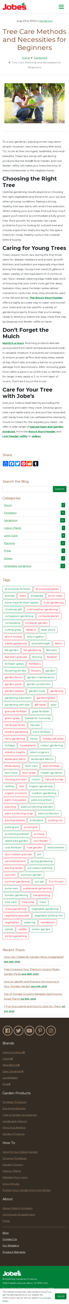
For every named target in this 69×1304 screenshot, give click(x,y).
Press (34, 550)
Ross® (7, 1084)
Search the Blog (16, 481)
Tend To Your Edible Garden (20, 1152)
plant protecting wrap (19, 813)
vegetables (12, 922)
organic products (16, 793)
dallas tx (31, 629)
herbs (34, 738)
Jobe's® (8, 1058)
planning (10, 806)
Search (59, 489)
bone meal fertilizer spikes (22, 602)
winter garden (41, 929)
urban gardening (15, 908)
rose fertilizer (13, 847)
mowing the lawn (16, 779)
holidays (10, 745)
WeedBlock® (11, 1065)
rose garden (34, 847)
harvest (35, 725)
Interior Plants (12, 1171)
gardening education (18, 697)
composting (12, 622)
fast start (51, 650)
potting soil (12, 827)
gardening (56, 691)
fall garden (11, 650)
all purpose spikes (47, 588)
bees (22, 595)
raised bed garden (16, 840)
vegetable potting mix (48, 915)
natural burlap (54, 779)
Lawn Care (34, 535)
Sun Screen (56, 881)
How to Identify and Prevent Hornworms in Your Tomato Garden (31, 984)
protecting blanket (17, 834)
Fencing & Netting (14, 1127)
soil (39, 854)
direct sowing (13, 636)
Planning (34, 543)
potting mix (55, 820)
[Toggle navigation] (61, 7)
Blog (6, 1232)
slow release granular (18, 854)
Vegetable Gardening (34, 566)
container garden (36, 622)
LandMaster (10, 1077)
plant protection (48, 813)
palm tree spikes (15, 799)
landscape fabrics (42, 759)
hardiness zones (15, 725)
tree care (11, 902)
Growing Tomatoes (15, 1158)
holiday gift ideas (53, 738)
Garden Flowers (13, 1164)
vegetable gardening (44, 908)
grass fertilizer (41, 711)
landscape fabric (15, 759)
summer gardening (17, 881)
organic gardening (41, 786)
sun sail (39, 881)
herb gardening (15, 738)
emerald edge (41, 643)
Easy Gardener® (13, 1071)
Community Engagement (19, 1214)
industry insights (15, 752)
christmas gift (13, 609)
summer (10, 874)
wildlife (22, 929)
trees (43, 902)
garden (50, 670)
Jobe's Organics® (14, 1052)
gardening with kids (17, 704)
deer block (48, 629)
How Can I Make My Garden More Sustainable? (34, 959)
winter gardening (16, 936)
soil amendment (15, 861)
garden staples (14, 691)
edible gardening (16, 643)
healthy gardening (16, 731)
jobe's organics (39, 752)
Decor (34, 505)
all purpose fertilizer (17, 588)
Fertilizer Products (14, 1102)
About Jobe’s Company (18, 1208)
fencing (37, 657)
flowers (36, 670)
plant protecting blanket (37, 806)
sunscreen (11, 888)
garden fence (13, 677)
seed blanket (55, 847)
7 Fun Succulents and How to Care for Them (34, 1009)
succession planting (39, 868)
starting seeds (13, 868)
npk (21, 786)
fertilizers (35, 663)
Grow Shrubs (11, 1183)
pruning (39, 834)
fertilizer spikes (14, 663)
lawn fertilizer (51, 765)
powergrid (30, 827)
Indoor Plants (34, 528)
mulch (36, 779)
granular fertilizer (16, 711)
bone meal (55, 595)
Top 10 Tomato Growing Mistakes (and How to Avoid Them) (33, 996)
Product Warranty (14, 1252)
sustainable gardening (37, 888)
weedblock (47, 922)
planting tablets (15, 820)
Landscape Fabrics (15, 1121)
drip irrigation (35, 636)
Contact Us (10, 1239)
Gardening (45, 21)
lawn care (31, 765)
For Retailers (11, 1245)
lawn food (11, 772)
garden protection (38, 684)
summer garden (31, 874)
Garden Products (13, 1133)
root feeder (40, 840)
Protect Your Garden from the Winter (27, 1190)
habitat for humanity (38, 718)
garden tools (37, 691)
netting (9, 786)
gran (54, 704)
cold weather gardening (42, 609)
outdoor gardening (44, 793)
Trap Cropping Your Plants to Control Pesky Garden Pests (32, 972)
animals (9, 595)
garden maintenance (40, 677)
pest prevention (41, 799)
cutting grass (13, 629)
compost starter (48, 616)
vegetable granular (17, 915)
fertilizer (52, 657)
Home (26, 57)
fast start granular (16, 657)
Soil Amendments (14, 1108)
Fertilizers (34, 512)
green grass (12, 718)
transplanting (41, 895)
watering (29, 922)
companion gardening (19, 616)
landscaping (12, 765)
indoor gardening (52, 745)
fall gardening (32, 650)
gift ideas (40, 704)
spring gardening (42, 861)
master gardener (52, 772)
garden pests (13, 684)
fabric (58, 643)
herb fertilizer (42, 731)
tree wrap (28, 902)
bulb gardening (53, 602)
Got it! (60, 1296)
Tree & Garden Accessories (20, 1114)
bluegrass (37, 595)
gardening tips (46, 697)
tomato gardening (16, 895)
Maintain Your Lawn (15, 1177)
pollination (36, 820)
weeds (9, 929)
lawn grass (29, 772)
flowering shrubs (15, 670)
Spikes (34, 558)
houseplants (28, 745)
